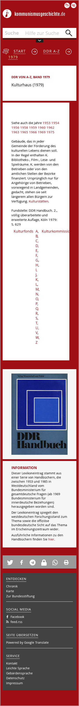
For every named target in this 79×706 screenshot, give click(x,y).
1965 (24, 132)
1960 (42, 127)
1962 (50, 127)
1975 (50, 132)
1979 (13, 57)
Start (20, 51)
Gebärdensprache (19, 673)
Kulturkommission (57, 231)
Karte (10, 591)
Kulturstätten (38, 201)
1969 (42, 132)
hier (51, 539)
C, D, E (37, 245)
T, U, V (37, 328)
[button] (11, 562)
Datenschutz (15, 678)
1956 (15, 127)
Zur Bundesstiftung (20, 596)
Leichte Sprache (18, 668)
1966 (33, 132)
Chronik (12, 586)
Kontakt (11, 663)
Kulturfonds (23, 231)
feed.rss (16, 622)
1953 (46, 123)
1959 (33, 127)
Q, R (37, 311)
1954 (55, 123)
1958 (24, 127)
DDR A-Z (51, 51)
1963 (15, 132)
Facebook (17, 617)
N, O (37, 296)
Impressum (14, 683)
